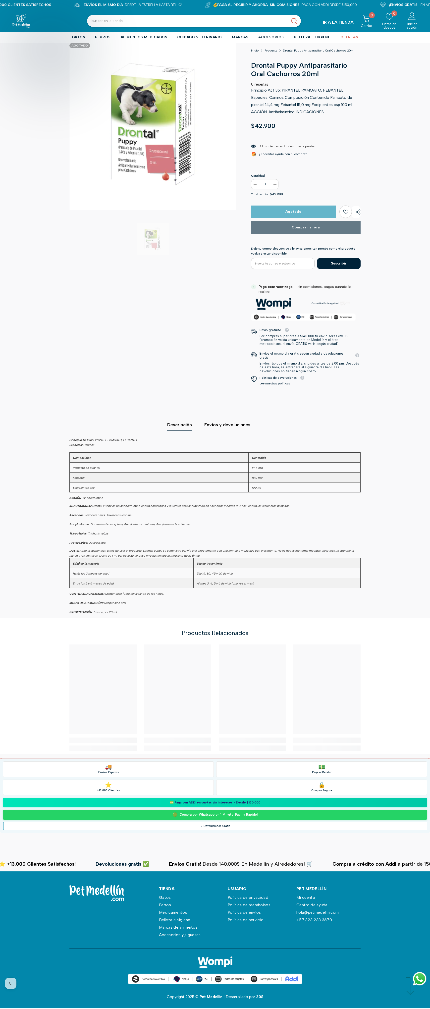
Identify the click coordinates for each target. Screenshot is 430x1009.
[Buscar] (194, 21)
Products (271, 50)
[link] (345, 212)
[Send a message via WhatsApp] (420, 979)
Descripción (179, 424)
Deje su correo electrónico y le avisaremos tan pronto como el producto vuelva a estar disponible (303, 251)
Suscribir (339, 263)
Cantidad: (258, 175)
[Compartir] (356, 212)
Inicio (255, 50)
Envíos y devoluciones (227, 424)
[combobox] (187, 21)
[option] (152, 126)
